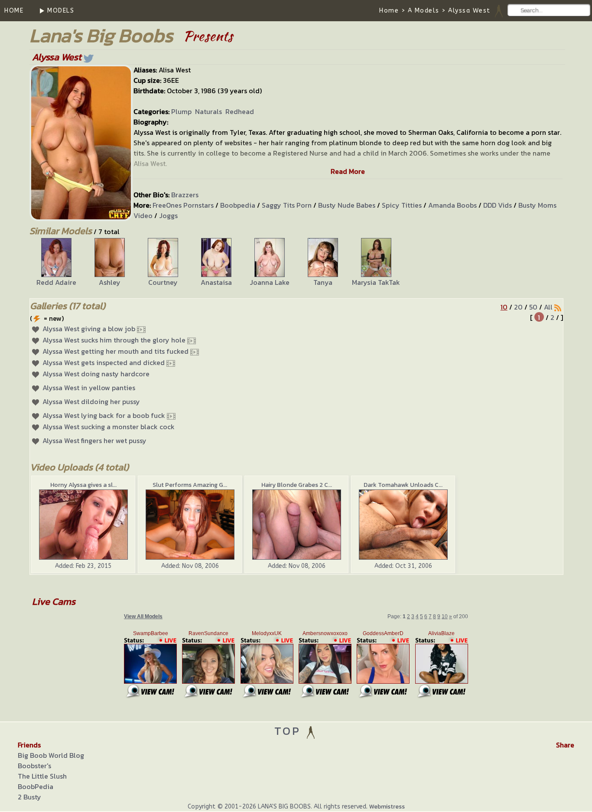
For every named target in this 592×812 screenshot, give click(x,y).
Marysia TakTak (376, 282)
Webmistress (387, 806)
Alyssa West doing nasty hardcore (96, 373)
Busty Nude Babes (346, 205)
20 (518, 307)
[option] (56, 262)
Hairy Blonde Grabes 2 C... (296, 484)
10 (504, 307)
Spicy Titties (402, 205)
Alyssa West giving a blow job (88, 328)
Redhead (239, 111)
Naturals (208, 111)
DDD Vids (497, 205)
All (548, 307)
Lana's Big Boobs (101, 35)
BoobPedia (35, 786)
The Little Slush (42, 776)
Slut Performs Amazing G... (190, 484)
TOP (289, 730)
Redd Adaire (56, 282)
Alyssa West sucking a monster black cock (108, 426)
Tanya (322, 282)
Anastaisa (216, 282)
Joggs (168, 215)
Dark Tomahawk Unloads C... (403, 484)
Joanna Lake (269, 282)
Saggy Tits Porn (287, 205)
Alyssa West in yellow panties (88, 387)
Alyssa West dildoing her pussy (91, 401)
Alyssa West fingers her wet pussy (94, 440)
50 (533, 307)
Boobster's (34, 765)
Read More (348, 171)
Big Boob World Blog (51, 755)
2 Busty (29, 797)
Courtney (163, 282)
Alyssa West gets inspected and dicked (103, 362)
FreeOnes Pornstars (183, 205)
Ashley (109, 282)
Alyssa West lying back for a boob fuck (103, 415)
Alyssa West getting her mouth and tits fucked (115, 351)
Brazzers (184, 194)
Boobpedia (237, 205)
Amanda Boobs (452, 205)
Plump (181, 111)
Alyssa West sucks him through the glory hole (113, 340)
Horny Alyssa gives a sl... (83, 484)
